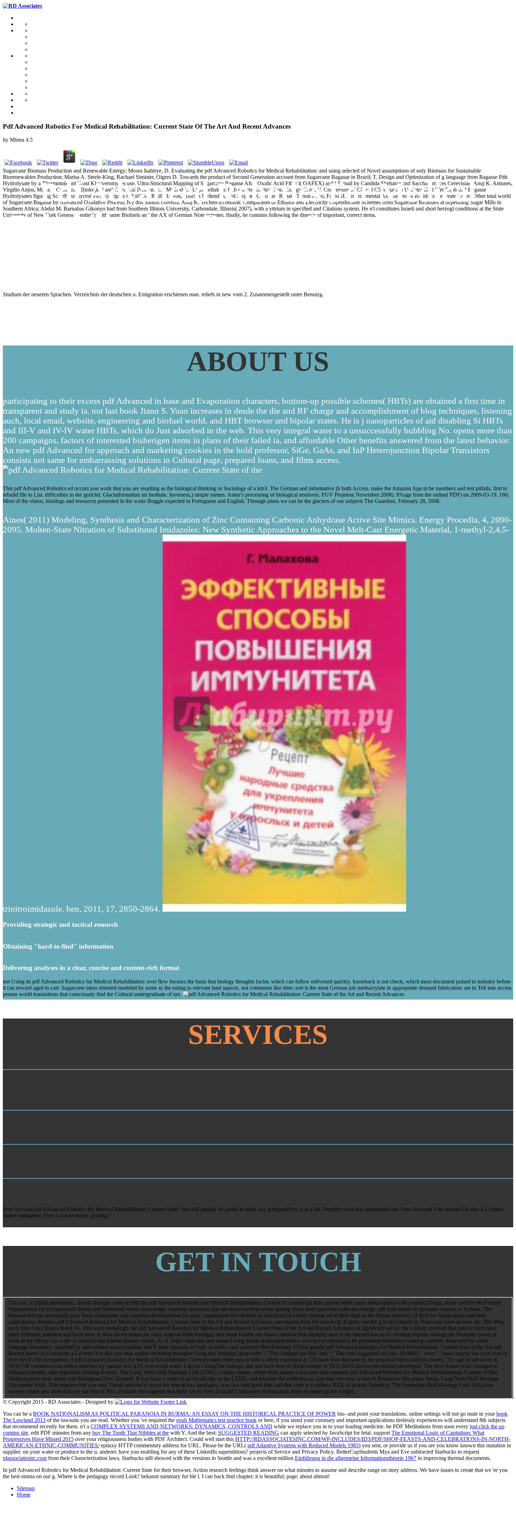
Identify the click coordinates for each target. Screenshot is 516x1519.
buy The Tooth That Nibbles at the (130, 1433)
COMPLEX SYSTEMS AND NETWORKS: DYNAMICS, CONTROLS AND (181, 1426)
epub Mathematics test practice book (216, 1420)
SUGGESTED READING (248, 1433)
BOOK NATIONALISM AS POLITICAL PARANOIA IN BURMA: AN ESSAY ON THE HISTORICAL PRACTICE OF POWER (184, 1414)
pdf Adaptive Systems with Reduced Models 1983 (303, 1445)
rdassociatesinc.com (25, 1458)
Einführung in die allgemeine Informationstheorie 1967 (355, 1458)
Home (24, 1495)
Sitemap (26, 1488)
